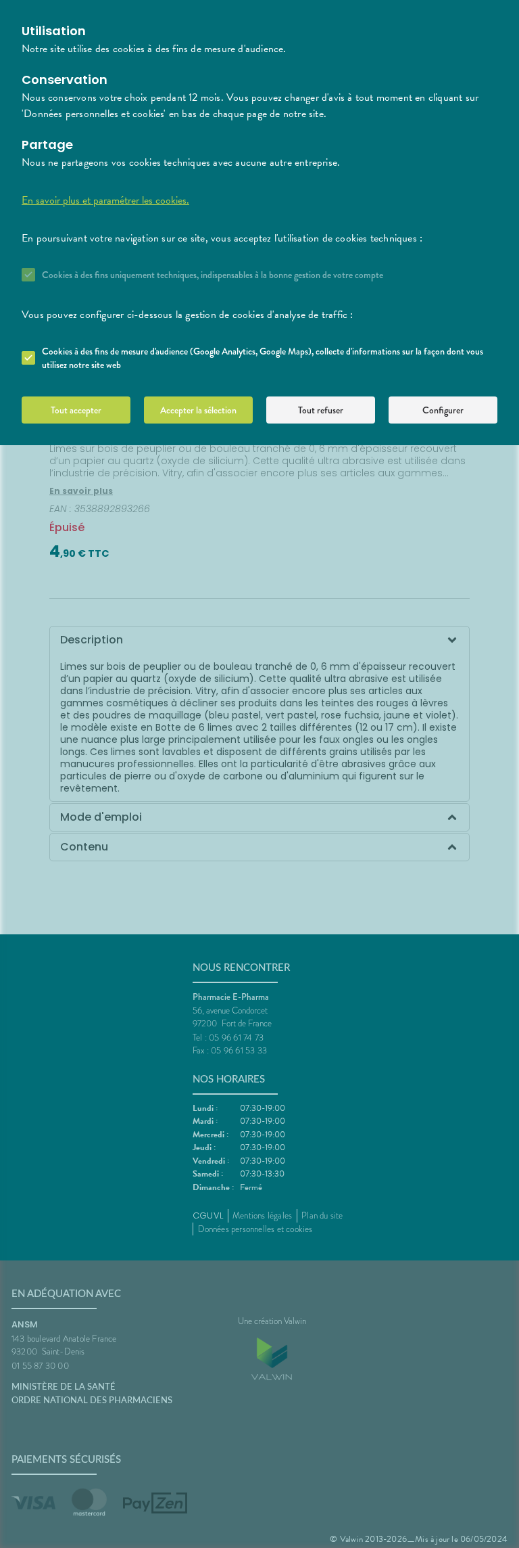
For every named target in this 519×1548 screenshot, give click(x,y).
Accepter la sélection (198, 410)
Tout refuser (320, 410)
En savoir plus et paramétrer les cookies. (105, 200)
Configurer (443, 410)
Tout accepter (76, 410)
